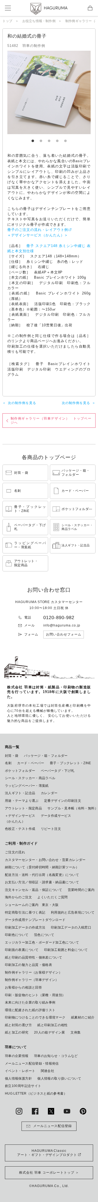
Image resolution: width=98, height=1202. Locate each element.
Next (68, 92)
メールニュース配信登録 (52, 1126)
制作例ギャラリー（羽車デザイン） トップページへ (51, 420)
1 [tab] (32, 138)
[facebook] (35, 1111)
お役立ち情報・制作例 (39, 21)
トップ (7, 21)
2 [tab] (41, 138)
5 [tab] (65, 138)
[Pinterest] (83, 1111)
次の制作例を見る (22, 403)
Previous (29, 92)
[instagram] (19, 1111)
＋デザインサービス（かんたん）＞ (37, 235)
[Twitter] (51, 1111)
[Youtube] (67, 1111)
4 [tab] (57, 138)
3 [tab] (49, 138)
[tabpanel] (49, 92)
